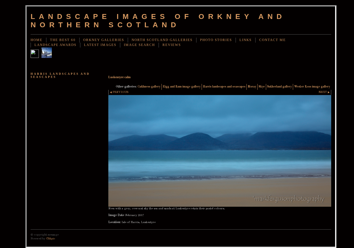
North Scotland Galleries (162, 40)
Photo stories (216, 40)
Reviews (171, 45)
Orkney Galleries (103, 40)
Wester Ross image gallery (312, 86)
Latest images (100, 45)
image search (139, 45)
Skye (262, 86)
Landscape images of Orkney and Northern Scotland (158, 20)
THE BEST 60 (63, 40)
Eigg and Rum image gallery (182, 86)
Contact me (272, 40)
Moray (252, 86)
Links (245, 40)
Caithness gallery (149, 86)
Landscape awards (55, 45)
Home (37, 40)
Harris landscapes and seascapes (224, 86)
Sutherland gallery (279, 86)
